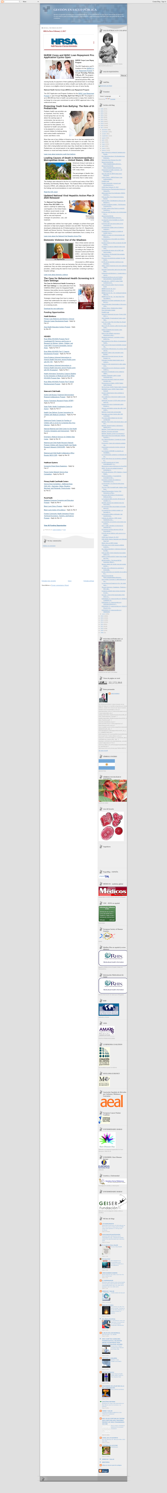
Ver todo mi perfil (103, 750)
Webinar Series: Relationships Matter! (112, 308)
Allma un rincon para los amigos (112, 1465)
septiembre (105, 135)
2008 (102, 632)
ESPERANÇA (114, 1447)
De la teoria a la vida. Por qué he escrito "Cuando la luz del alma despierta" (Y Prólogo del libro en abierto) (118, 1310)
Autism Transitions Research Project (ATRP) (58, 401)
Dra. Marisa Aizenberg (108, 1319)
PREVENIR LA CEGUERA (109, 1358)
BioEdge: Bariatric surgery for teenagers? (113, 433)
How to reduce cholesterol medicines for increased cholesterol (118, 1427)
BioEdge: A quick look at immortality (111, 412)
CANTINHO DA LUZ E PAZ (110, 1445)
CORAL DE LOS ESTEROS (110, 1437)
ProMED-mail (105, 181)
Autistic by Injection (108, 1372)
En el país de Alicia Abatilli (110, 1245)
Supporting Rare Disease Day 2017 (111, 160)
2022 (102, 117)
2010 (102, 628)
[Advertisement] (59, 563)
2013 (102, 622)
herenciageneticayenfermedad (111, 1234)
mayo (103, 144)
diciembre (105, 129)
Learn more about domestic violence (56, 274)
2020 (102, 121)
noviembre (105, 131)
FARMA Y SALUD (107, 1411)
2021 (102, 119)
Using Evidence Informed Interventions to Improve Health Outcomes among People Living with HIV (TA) (59, 360)
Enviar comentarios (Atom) (60, 585)
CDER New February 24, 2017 (110, 537)
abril (103, 146)
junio (103, 142)
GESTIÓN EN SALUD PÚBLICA (75, 9)
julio (103, 140)
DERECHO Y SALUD (108, 1291)
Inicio (69, 581)
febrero (104, 150)
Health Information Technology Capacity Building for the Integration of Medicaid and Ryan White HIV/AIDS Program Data (60, 376)
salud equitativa (115, 693)
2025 (102, 111)
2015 (102, 618)
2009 (102, 630)
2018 (102, 125)
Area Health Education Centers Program (57, 327)
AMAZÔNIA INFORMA (108, 1401)
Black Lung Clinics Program (53, 506)
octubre (104, 133)
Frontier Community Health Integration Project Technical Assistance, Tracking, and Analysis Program (59, 516)
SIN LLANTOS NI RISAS (117, 1389)
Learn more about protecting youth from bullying (59, 154)
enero (104, 614)
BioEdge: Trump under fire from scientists (113, 429)
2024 (102, 113)
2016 (102, 616)
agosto (104, 138)
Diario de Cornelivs (107, 1305)
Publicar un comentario (49, 545)
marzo (104, 148)
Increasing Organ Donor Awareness (55, 466)
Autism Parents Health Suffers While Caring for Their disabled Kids (117, 1375)
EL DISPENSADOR (107, 1280)
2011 (102, 626)
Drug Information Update (108, 310)
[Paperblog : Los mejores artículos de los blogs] (104, 878)
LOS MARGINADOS (108, 1223)
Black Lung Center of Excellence (55, 510)
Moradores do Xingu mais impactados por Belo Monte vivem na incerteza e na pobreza (113, 1405)
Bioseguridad (106, 1259)
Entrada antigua (89, 581)
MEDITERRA (106, 1462)
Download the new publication (53, 308)
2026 (102, 109)
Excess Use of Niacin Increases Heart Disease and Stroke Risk (117, 1347)
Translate (112, 99)
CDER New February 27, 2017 (110, 187)
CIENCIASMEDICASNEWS (109, 1273)
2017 (102, 127)
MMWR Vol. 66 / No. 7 (108, 290)
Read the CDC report (51, 192)
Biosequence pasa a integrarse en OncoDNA (114, 466)
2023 (102, 115)
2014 (102, 620)
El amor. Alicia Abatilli (116, 1246)
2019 (102, 123)
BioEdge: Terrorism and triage (110, 431)
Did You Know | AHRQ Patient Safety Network (114, 387)
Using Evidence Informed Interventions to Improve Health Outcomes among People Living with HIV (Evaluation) (59, 368)
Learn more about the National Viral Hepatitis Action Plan (62, 236)
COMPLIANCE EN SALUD (118, 1292)
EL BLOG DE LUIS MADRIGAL (111, 1333)
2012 (102, 624)
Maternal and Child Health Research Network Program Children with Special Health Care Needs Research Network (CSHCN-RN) (60, 445)
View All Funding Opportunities (55, 525)
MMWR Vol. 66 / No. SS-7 (109, 288)
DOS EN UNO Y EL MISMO (109, 1334)
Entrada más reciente (49, 581)
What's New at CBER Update (110, 543)
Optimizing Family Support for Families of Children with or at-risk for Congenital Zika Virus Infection (59, 423)
